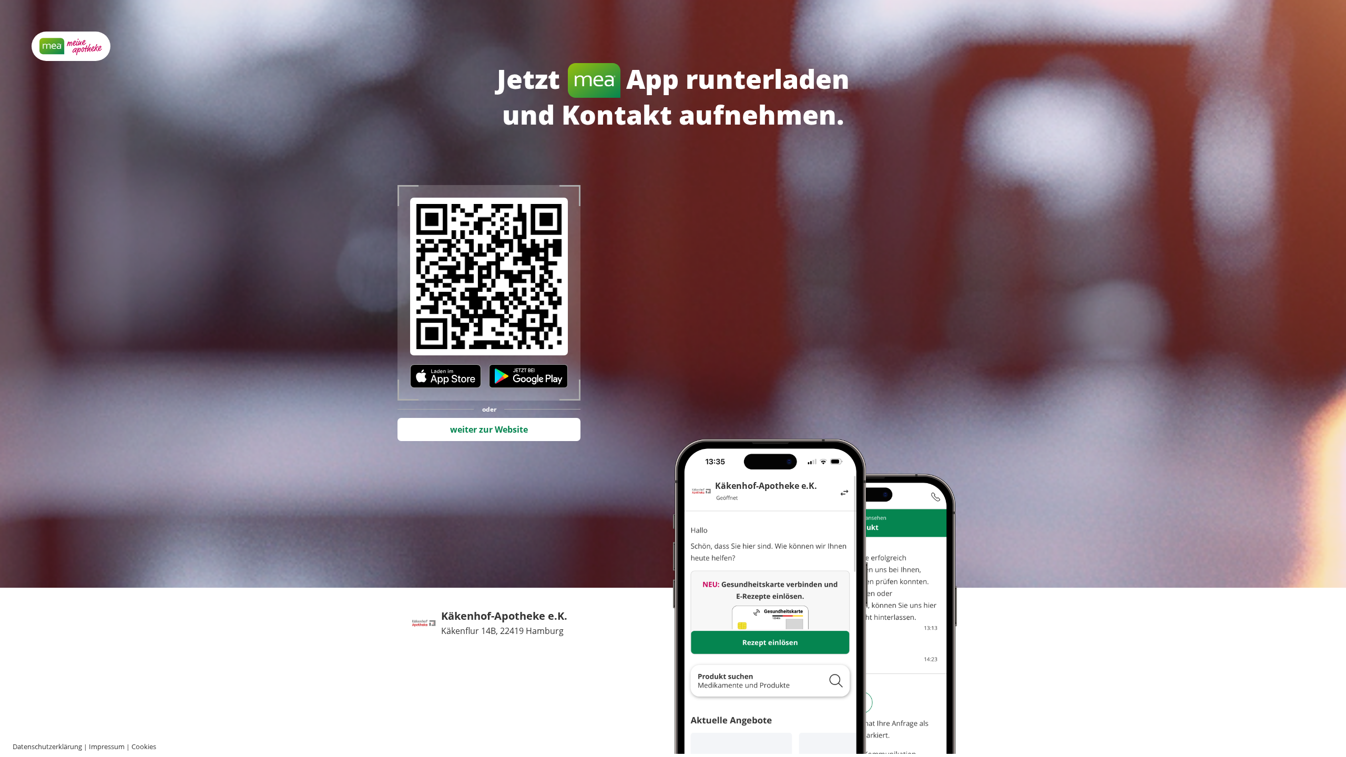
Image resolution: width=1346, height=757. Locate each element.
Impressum (107, 746)
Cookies (143, 746)
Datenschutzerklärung (47, 746)
